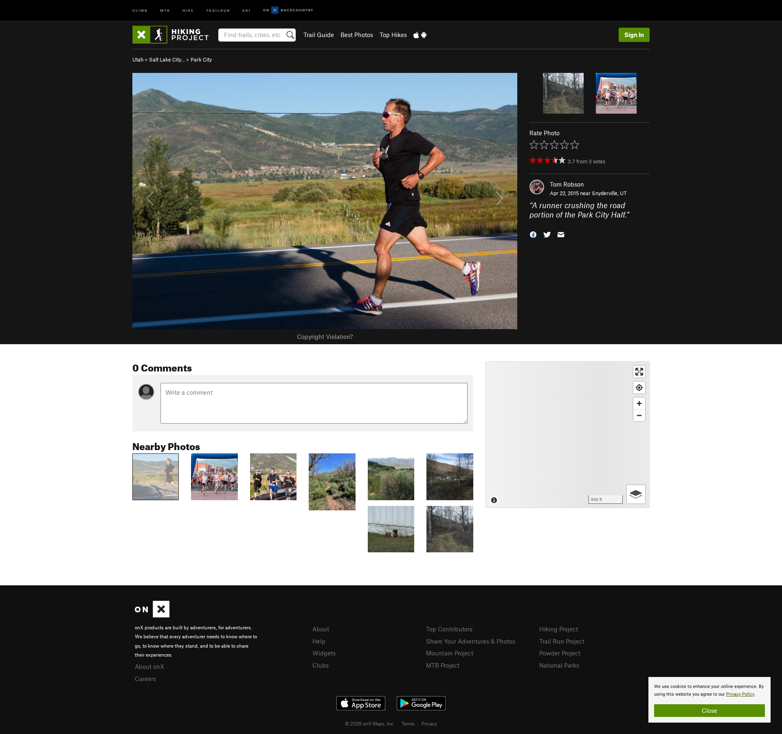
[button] (533, 233)
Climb (140, 10)
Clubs (320, 665)
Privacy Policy (740, 694)
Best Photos (356, 34)
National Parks (559, 665)
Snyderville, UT (609, 193)
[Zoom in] (639, 403)
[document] (709, 700)
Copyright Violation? (325, 336)
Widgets (324, 653)
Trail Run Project (561, 641)
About (320, 629)
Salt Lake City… (167, 59)
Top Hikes (393, 34)
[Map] (567, 435)
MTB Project (442, 665)
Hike (188, 10)
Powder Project (559, 653)
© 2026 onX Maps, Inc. (370, 723)
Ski (246, 10)
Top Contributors (449, 629)
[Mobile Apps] (419, 34)
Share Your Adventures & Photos (470, 641)
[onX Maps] (152, 615)
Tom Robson (567, 184)
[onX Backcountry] (288, 10)
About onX (149, 666)
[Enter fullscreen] (639, 372)
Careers (145, 678)
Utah (137, 59)
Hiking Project (558, 629)
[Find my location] (639, 387)
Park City (201, 59)
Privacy (429, 723)
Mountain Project (449, 653)
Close (709, 710)
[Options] (636, 494)
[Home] (174, 35)
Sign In (634, 34)
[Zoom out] (639, 415)
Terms (408, 723)
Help (318, 641)
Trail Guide (318, 34)
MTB (165, 10)
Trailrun (218, 10)
